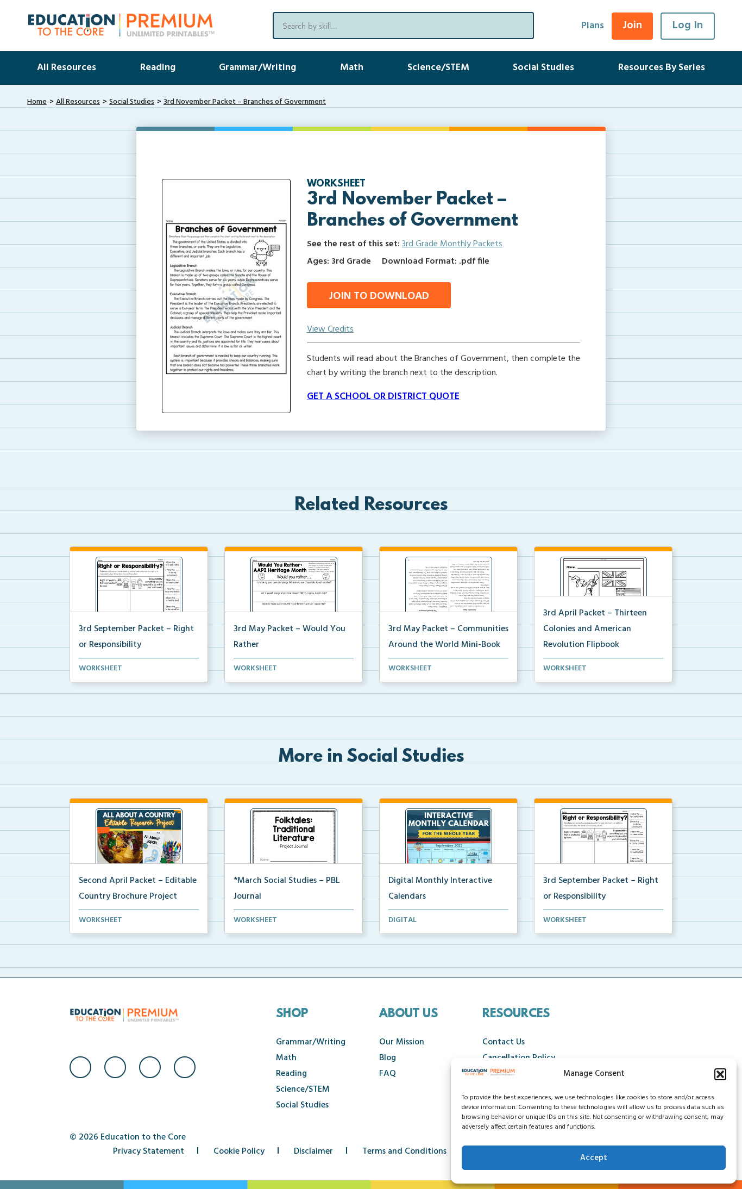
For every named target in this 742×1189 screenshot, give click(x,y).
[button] (720, 1074)
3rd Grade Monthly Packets (452, 244)
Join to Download (379, 296)
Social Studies (543, 68)
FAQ (387, 1074)
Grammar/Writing (257, 68)
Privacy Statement (148, 1151)
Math (351, 68)
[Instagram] (115, 1067)
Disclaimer (313, 1151)
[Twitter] (150, 1067)
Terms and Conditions (404, 1151)
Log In (687, 25)
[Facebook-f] (80, 1067)
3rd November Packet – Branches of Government (245, 102)
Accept (593, 1158)
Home (37, 102)
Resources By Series (661, 68)
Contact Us (503, 1042)
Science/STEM (438, 68)
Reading (157, 68)
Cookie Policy (239, 1151)
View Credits (330, 329)
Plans (592, 26)
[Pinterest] (184, 1067)
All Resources (66, 68)
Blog (387, 1058)
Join (632, 25)
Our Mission (401, 1042)
